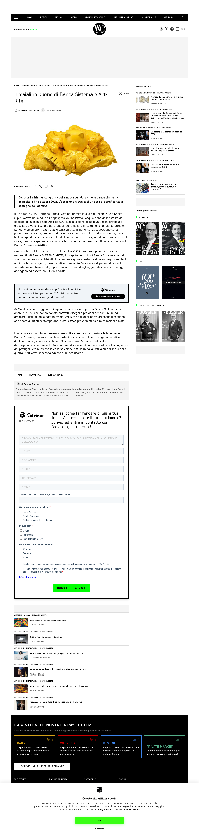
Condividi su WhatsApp (51, 186)
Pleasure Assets (29, 85)
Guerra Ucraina (55, 375)
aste (20, 375)
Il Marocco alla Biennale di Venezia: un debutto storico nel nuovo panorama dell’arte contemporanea (167, 115)
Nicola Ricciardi (37, 690)
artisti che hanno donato (42, 313)
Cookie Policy (132, 809)
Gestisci (99, 828)
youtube (183, 29)
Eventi (43, 17)
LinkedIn (46, 186)
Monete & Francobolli (145, 93)
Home (29, 17)
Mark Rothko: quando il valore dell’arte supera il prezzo (165, 149)
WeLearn (168, 17)
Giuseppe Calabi (37, 673)
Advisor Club (149, 17)
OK (99, 820)
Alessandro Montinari (40, 657)
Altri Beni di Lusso (22, 615)
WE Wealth (99, 29)
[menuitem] (21, 29)
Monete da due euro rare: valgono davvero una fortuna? (167, 98)
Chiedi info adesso (110, 296)
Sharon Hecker (37, 675)
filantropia (35, 375)
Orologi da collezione (145, 128)
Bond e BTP (140, 180)
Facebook (161, 29)
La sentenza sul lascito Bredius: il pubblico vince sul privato (58, 669)
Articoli (59, 17)
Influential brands (124, 17)
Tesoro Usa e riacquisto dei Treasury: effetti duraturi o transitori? (164, 186)
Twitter (40, 186)
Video (74, 17)
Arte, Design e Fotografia (52, 85)
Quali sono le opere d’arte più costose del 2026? (165, 165)
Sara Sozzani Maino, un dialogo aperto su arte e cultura (56, 653)
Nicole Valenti (157, 122)
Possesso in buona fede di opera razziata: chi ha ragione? (57, 702)
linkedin (177, 29)
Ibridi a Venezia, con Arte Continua (46, 637)
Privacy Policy (103, 809)
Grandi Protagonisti (95, 17)
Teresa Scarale (53, 110)
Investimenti (152, 180)
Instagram (172, 29)
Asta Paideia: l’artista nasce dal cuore (48, 620)
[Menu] (17, 17)
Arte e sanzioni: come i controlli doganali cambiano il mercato (59, 686)
